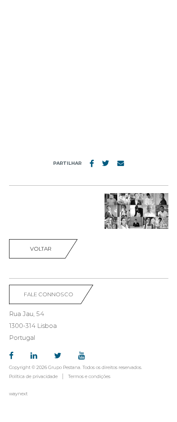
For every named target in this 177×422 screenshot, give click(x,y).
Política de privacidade (33, 376)
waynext (18, 394)
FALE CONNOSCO (48, 294)
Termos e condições (89, 376)
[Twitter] (57, 356)
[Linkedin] (33, 356)
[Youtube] (81, 356)
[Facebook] (11, 356)
